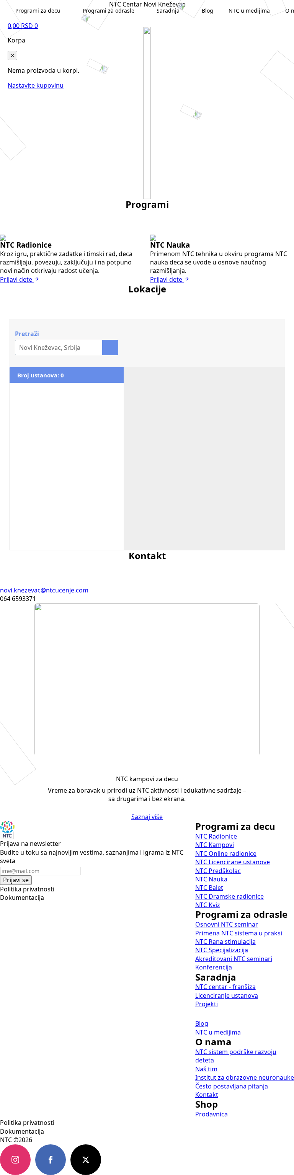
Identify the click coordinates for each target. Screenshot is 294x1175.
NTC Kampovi (214, 844)
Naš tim (206, 1069)
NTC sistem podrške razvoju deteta (235, 1056)
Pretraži (27, 334)
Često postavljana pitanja (231, 1086)
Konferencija (213, 967)
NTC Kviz (207, 905)
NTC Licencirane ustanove (232, 862)
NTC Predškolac (218, 871)
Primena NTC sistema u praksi (238, 933)
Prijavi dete (17, 279)
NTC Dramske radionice (229, 896)
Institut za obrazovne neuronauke (244, 1077)
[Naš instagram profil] (15, 1159)
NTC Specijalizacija (221, 950)
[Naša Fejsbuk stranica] (50, 1159)
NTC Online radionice (225, 853)
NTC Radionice (216, 836)
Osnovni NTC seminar (226, 924)
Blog (201, 1023)
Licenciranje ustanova (226, 995)
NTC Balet (209, 887)
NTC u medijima (218, 1032)
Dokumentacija (22, 897)
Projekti (206, 1004)
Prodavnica (211, 1114)
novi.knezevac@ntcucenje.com (44, 590)
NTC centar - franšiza (225, 986)
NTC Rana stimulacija (225, 941)
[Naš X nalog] (85, 1159)
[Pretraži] (110, 347)
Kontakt (206, 1094)
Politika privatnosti (27, 889)
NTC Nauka (211, 879)
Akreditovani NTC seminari (233, 959)
